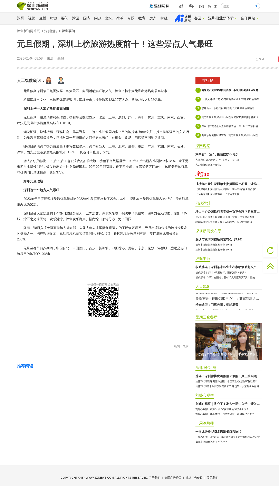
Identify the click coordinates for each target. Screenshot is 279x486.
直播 (42, 18)
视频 (31, 18)
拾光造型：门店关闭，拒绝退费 (216, 294)
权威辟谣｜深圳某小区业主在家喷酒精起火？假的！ (228, 267)
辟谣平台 (202, 259)
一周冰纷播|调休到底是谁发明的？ (218, 431)
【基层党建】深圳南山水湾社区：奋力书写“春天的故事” (225, 189)
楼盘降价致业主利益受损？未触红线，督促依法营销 (223, 222)
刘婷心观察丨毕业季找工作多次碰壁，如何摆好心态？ (224, 414)
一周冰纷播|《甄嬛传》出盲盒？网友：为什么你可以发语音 (227, 436)
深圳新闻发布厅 (208, 231)
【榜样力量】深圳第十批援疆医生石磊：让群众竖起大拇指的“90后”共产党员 (228, 184)
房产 (153, 18)
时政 (53, 18)
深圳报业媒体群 (221, 18)
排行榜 (207, 80)
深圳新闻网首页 (28, 31)
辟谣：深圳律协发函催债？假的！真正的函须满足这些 (228, 376)
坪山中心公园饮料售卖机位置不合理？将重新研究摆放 (228, 211)
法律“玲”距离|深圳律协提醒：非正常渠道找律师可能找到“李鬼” (228, 381)
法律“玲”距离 (205, 368)
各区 (197, 18)
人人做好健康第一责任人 (208, 164)
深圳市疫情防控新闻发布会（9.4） (214, 244)
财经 (164, 18)
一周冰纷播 (204, 423)
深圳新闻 (50, 31)
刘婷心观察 (204, 395)
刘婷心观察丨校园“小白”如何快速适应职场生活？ (222, 409)
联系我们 (212, 477)
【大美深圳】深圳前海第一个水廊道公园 (217, 194)
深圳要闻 (68, 31)
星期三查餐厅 (206, 317)
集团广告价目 (173, 477)
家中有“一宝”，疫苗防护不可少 (217, 154)
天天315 (202, 286)
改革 (120, 18)
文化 (109, 18)
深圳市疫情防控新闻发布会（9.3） (214, 249)
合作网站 (248, 18)
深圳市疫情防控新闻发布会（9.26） (219, 239)
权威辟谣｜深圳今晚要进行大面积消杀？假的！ (221, 272)
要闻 (64, 18)
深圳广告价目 (194, 477)
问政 (98, 18)
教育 (142, 18)
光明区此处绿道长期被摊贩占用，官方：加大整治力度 (224, 217)
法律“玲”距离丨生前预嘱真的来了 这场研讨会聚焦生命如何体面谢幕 (228, 386)
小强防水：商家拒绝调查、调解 (218, 307)
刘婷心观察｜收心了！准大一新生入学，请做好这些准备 (228, 403)
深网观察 (202, 146)
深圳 (20, 18)
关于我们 (154, 477)
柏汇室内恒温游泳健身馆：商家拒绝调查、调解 (228, 301)
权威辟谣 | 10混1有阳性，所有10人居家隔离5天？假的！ (226, 277)
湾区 (75, 18)
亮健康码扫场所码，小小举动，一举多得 (217, 159)
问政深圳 (202, 203)
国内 (86, 18)
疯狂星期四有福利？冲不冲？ (211, 441)
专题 (131, 18)
